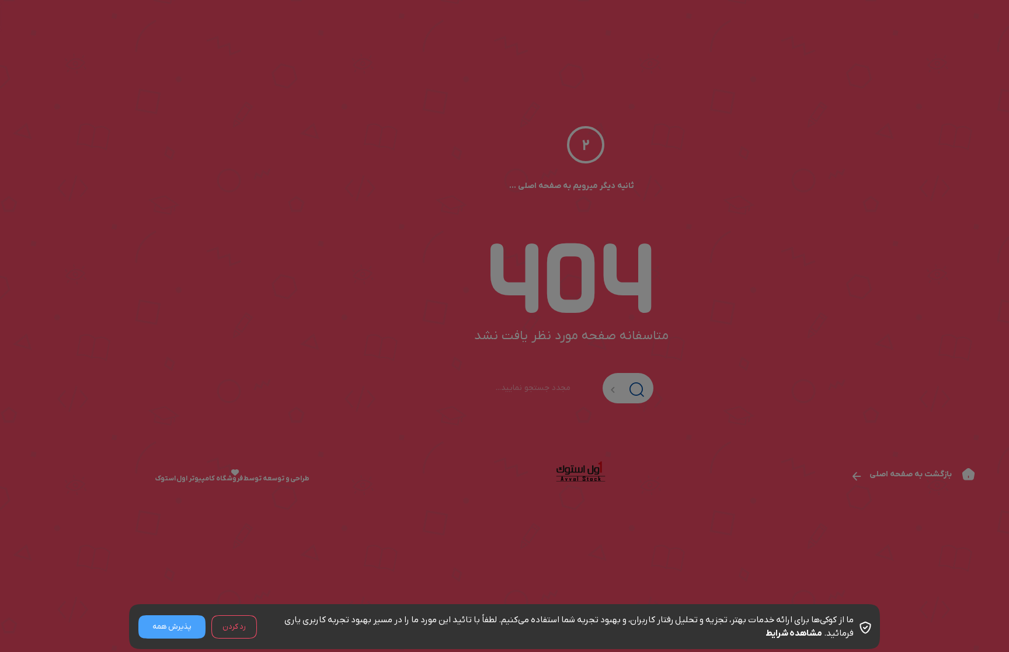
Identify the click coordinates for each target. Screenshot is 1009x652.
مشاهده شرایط (794, 633)
